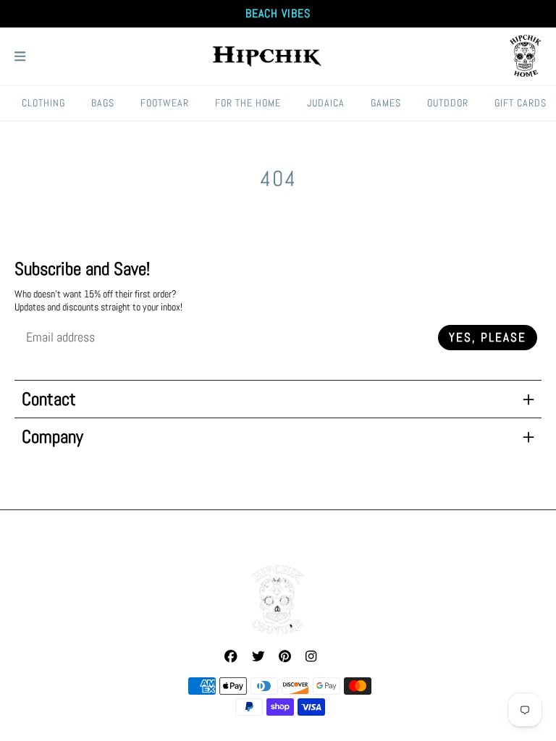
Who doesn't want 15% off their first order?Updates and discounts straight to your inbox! (98, 300)
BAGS (102, 102)
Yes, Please (487, 337)
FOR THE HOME (248, 102)
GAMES (386, 102)
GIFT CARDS (520, 102)
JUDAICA (326, 102)
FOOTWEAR (164, 102)
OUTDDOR (447, 102)
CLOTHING (43, 102)
